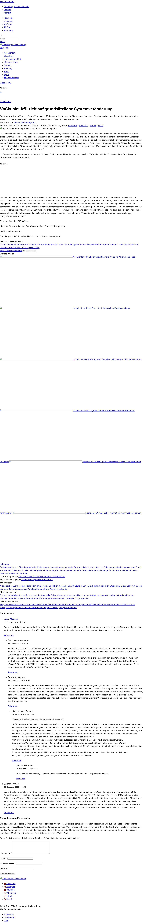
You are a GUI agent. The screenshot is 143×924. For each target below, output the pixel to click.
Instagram (8, 21)
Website (3, 868)
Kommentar (6, 853)
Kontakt (7, 13)
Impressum (9, 914)
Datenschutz (9, 917)
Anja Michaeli (11, 619)
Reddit (93, 125)
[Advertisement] (71, 180)
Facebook (8, 18)
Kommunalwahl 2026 (28, 576)
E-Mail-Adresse (8, 863)
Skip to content (7, 1)
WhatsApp (8, 30)
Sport (6, 74)
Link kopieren (31, 251)
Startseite (4, 251)
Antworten (9, 635)
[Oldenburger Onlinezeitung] (13, 878)
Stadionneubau (45, 576)
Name (3, 858)
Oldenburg (9, 56)
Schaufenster (12, 78)
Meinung (8, 68)
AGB (6, 920)
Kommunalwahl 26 (12, 59)
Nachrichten (9, 53)
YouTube (8, 24)
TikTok (7, 27)
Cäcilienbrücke (58, 576)
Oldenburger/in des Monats (16, 6)
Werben (7, 10)
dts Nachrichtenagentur (25, 122)
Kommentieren (15, 251)
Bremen (7, 65)
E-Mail (100, 125)
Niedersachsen (11, 62)
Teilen (24, 251)
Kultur (6, 71)
